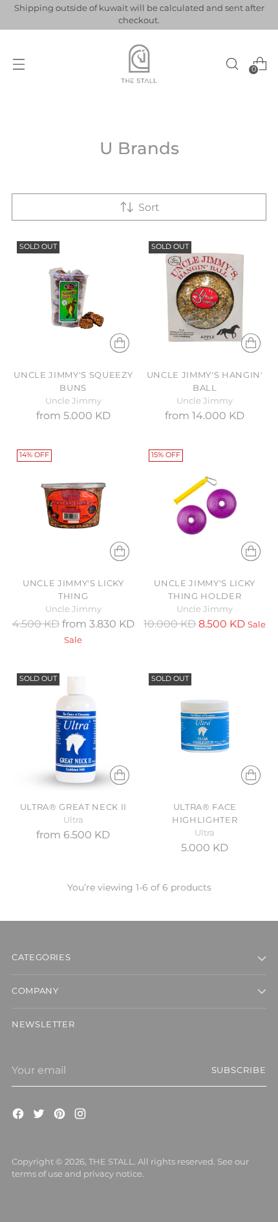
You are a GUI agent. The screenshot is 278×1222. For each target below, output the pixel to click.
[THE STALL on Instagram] (81, 1115)
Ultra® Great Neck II (73, 807)
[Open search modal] (232, 63)
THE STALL (111, 1162)
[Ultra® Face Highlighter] (205, 729)
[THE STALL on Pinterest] (61, 1115)
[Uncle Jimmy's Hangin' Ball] (205, 297)
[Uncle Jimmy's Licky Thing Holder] (205, 505)
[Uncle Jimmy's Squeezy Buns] (73, 297)
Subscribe (239, 1070)
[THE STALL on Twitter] (40, 1115)
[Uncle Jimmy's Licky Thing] (73, 505)
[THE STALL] (139, 64)
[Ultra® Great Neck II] (73, 729)
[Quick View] (119, 343)
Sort (149, 207)
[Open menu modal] (18, 63)
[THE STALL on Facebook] (19, 1115)
